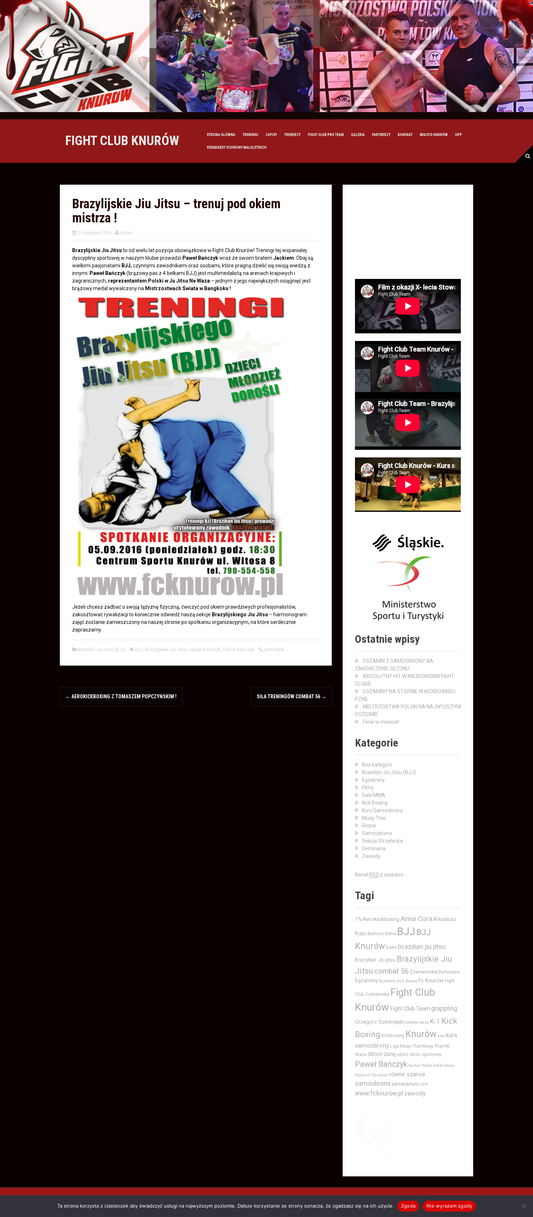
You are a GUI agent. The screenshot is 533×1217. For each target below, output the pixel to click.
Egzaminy (373, 780)
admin (126, 232)
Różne (369, 826)
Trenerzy (292, 135)
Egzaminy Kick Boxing (398, 981)
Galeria (358, 135)
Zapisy (271, 135)
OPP (458, 135)
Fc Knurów (430, 980)
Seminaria (373, 848)
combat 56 (391, 971)
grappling (444, 1008)
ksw (441, 1035)
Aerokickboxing (381, 919)
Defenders (449, 972)
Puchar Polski (420, 1065)
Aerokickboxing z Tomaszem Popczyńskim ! (121, 696)
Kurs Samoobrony (382, 810)
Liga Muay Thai (405, 1046)
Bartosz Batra (382, 933)
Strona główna (221, 135)
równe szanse (407, 1074)
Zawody (371, 856)
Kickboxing (392, 1035)
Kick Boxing (375, 803)
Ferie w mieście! (381, 722)
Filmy (368, 787)
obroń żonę (382, 1054)
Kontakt (405, 135)
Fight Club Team (410, 1009)
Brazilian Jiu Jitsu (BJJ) (102, 649)
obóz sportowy (425, 1054)
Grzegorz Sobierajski (379, 1022)
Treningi (250, 135)
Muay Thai (374, 818)
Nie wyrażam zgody (449, 1206)
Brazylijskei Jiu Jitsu (166, 649)
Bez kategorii (377, 765)
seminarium (405, 1084)
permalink (273, 649)
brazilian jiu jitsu (422, 946)
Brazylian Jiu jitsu (375, 960)
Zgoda (408, 1206)
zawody (415, 1093)
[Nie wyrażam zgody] (524, 1206)
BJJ (126, 265)
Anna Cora (416, 918)
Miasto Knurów (434, 135)
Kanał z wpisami (379, 874)
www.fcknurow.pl (379, 1093)
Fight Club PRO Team (326, 135)
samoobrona (373, 1083)
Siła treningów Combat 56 (291, 696)
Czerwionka (423, 972)
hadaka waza (417, 1022)
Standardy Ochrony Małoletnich (236, 147)
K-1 (435, 1021)
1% (358, 919)
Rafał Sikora (443, 1065)
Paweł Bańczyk (107, 273)
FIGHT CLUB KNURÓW (122, 140)
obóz (402, 1054)
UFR (424, 1084)
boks (391, 947)
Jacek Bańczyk (205, 649)
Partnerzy (381, 135)
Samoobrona (377, 833)
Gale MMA (373, 795)
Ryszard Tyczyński (371, 1075)
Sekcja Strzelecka (382, 841)
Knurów (421, 1033)
